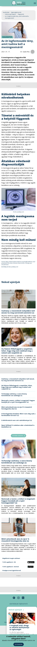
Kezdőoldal (6, 12)
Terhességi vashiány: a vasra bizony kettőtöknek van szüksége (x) (14, 394)
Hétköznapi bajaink (10, 14)
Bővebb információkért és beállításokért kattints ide (18, 640)
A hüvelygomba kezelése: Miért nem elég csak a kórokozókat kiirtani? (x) (18, 414)
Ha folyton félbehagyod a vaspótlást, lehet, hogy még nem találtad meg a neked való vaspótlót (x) (17, 351)
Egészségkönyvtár (16, 12)
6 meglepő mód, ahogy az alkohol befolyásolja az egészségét (19, 627)
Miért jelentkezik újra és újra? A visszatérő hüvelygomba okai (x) (16, 408)
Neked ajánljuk (15, 610)
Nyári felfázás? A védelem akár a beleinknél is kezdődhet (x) (17, 426)
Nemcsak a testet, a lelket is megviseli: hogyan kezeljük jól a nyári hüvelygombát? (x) (18, 401)
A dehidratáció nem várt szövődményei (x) (16, 420)
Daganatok (21, 14)
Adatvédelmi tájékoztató (18, 604)
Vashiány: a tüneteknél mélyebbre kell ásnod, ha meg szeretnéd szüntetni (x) (18, 312)
